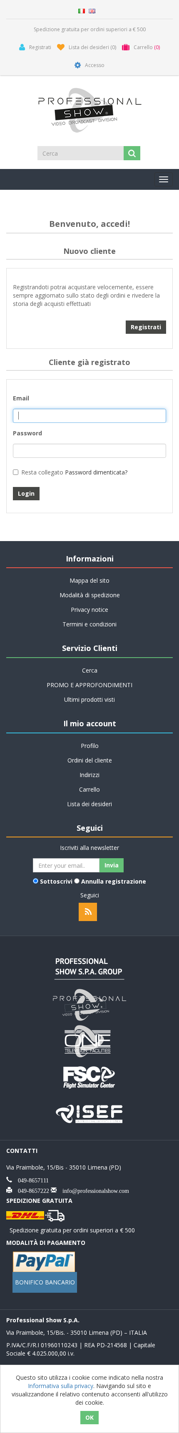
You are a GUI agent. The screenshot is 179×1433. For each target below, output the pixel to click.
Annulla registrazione (113, 881)
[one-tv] (89, 1040)
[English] (92, 10)
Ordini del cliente (89, 760)
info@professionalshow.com (93, 1190)
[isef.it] (89, 1113)
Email (21, 398)
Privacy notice (89, 609)
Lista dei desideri (89, 804)
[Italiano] (81, 10)
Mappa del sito (89, 580)
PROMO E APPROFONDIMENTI (89, 685)
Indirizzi (89, 775)
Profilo (90, 746)
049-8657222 (30, 1190)
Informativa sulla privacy (60, 1386)
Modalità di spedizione (90, 595)
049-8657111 (30, 1179)
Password (27, 433)
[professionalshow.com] (89, 1004)
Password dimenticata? (96, 472)
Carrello (89, 789)
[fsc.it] (89, 1076)
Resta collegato (42, 472)
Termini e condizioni (89, 624)
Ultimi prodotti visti (89, 699)
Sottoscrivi (56, 881)
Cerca (89, 670)
